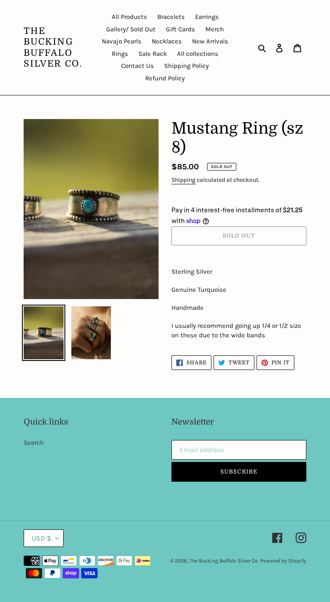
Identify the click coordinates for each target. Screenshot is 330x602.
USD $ (41, 538)
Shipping (183, 179)
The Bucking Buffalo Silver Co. (53, 47)
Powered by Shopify (283, 561)
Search (34, 442)
